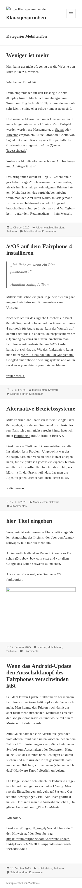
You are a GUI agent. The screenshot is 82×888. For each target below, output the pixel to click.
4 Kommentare (19, 506)
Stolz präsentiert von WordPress (23, 882)
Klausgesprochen (26, 17)
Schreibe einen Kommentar (39, 231)
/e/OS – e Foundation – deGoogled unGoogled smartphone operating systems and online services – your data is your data (41, 360)
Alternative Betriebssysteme (40, 408)
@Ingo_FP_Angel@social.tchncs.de (45, 828)
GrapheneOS (47, 425)
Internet (41, 647)
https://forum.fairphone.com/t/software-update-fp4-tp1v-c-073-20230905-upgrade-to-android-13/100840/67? (38, 844)
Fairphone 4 (22, 435)
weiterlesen (15, 375)
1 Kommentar (31, 651)
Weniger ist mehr (27, 55)
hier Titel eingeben (29, 521)
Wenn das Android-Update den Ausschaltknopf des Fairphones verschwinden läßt (39, 676)
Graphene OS (52, 574)
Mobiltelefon (56, 227)
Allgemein (42, 227)
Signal (59, 129)
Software (11, 231)
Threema (12, 135)
